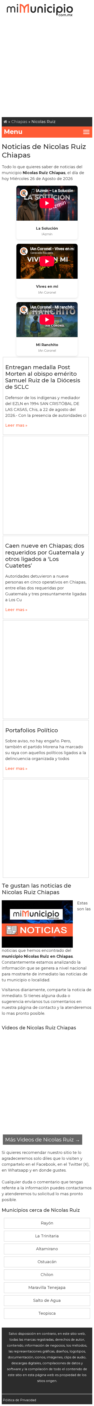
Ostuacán (47, 1261)
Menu (13, 131)
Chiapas (19, 121)
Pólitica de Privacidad (19, 1400)
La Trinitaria (47, 1236)
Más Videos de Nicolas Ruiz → (42, 1139)
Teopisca (47, 1313)
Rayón (47, 1223)
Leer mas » (16, 425)
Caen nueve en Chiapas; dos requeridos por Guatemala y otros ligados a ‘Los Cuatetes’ (44, 555)
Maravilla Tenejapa (47, 1287)
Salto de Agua (47, 1300)
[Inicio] (5, 121)
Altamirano (47, 1249)
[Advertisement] (47, 68)
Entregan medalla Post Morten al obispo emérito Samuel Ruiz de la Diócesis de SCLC (42, 377)
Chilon (47, 1274)
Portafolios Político (31, 730)
